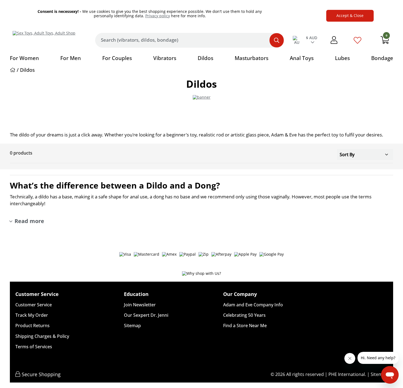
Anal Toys (302, 58)
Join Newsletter (140, 305)
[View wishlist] (357, 41)
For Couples (117, 58)
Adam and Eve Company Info (253, 305)
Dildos (205, 58)
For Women (24, 58)
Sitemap (132, 326)
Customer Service (33, 305)
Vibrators (164, 58)
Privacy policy (157, 15)
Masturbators (251, 58)
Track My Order (31, 315)
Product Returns (32, 326)
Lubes (342, 58)
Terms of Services (33, 347)
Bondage (382, 58)
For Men (70, 58)
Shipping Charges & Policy (42, 336)
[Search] (276, 40)
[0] (385, 41)
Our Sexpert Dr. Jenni (146, 315)
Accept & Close (350, 15)
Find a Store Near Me (245, 326)
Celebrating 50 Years (244, 315)
